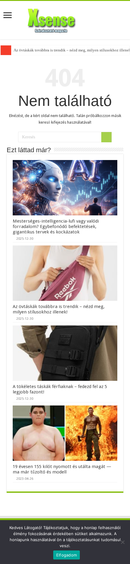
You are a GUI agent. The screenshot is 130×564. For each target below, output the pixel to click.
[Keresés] (106, 137)
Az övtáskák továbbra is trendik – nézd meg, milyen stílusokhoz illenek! (59, 309)
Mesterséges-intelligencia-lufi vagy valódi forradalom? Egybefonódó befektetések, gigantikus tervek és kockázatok (56, 226)
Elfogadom (66, 555)
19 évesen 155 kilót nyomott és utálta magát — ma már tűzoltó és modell (62, 469)
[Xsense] (65, 19)
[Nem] (122, 542)
